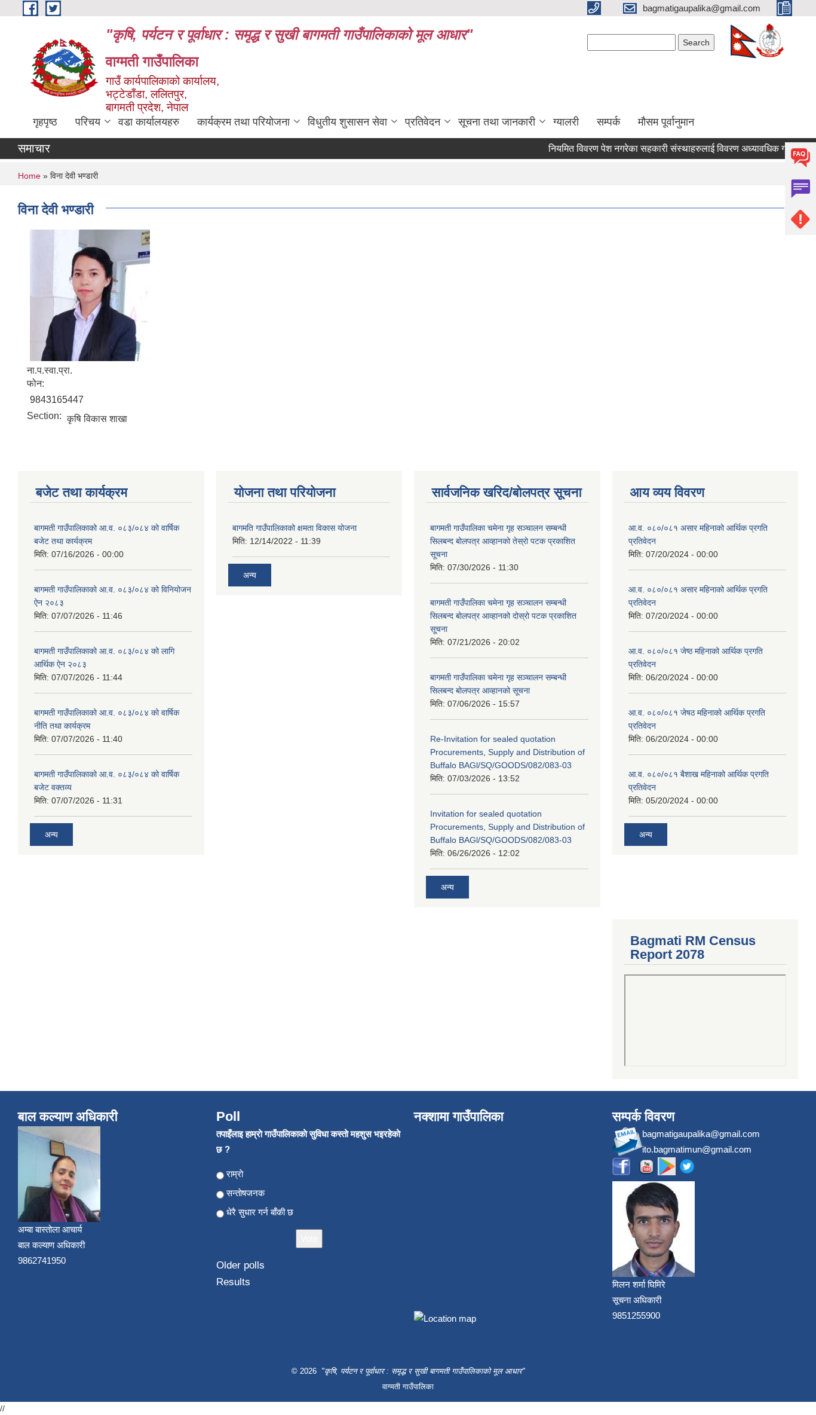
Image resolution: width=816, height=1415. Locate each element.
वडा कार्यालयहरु (148, 122)
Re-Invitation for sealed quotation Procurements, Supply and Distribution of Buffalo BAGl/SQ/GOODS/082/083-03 (507, 752)
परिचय (87, 122)
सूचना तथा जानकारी (496, 122)
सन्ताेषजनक (245, 1193)
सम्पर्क (608, 122)
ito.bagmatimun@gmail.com (696, 1149)
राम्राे (234, 1174)
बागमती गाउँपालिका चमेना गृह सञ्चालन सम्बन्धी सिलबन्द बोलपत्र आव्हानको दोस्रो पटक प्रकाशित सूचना (503, 616)
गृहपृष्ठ (45, 122)
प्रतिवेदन (422, 122)
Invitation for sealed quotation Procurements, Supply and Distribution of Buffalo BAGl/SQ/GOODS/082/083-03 (507, 827)
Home (29, 176)
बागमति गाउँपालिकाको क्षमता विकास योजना (294, 528)
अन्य (51, 834)
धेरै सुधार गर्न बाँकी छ (259, 1212)
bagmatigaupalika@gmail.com (701, 1134)
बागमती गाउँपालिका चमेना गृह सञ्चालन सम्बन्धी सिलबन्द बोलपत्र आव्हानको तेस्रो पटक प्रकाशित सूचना (502, 541)
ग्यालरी (566, 122)
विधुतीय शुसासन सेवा (347, 122)
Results (233, 1282)
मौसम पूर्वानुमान (666, 122)
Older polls (240, 1265)
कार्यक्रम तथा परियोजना (243, 122)
